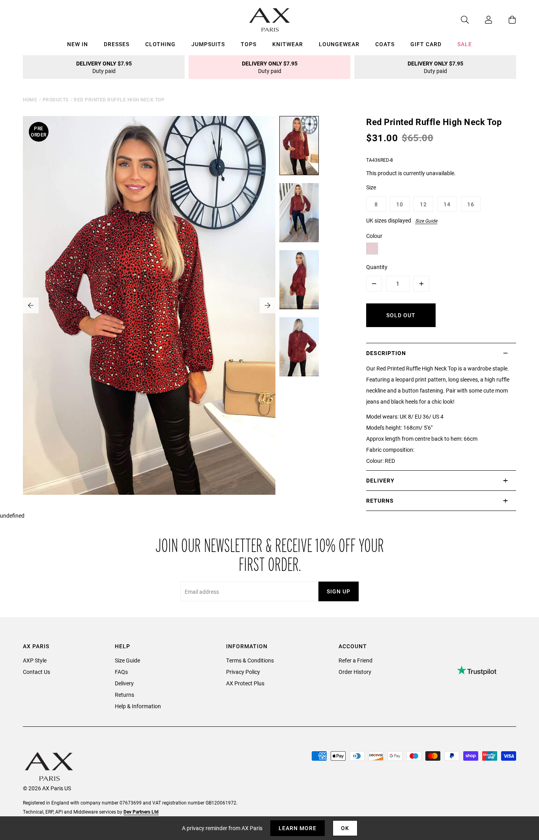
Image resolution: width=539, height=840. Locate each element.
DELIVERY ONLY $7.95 (104, 67)
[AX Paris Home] (269, 20)
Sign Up (338, 591)
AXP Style (35, 660)
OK (345, 828)
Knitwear (287, 44)
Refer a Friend (355, 660)
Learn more (297, 828)
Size (371, 187)
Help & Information (138, 706)
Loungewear (339, 44)
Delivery (124, 683)
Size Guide (426, 220)
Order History (355, 671)
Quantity (376, 267)
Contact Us (36, 671)
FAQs (121, 671)
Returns (124, 694)
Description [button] (386, 353)
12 (423, 204)
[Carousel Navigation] (149, 305)
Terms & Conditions (250, 660)
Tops (248, 44)
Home (30, 99)
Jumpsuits (208, 44)
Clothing (160, 44)
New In (77, 44)
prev (31, 305)
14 (447, 204)
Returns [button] (380, 500)
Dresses (116, 44)
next (267, 305)
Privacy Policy (243, 671)
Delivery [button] (380, 480)
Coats (385, 44)
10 (399, 204)
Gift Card (426, 44)
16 (470, 204)
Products (56, 99)
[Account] (480, 20)
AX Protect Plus (245, 683)
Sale (464, 44)
